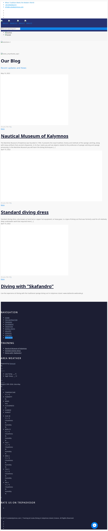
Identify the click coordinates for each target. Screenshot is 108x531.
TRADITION (9, 327)
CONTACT (8, 335)
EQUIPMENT (9, 324)
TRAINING (8, 322)
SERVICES (8, 333)
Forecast (12, 364)
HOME (7, 318)
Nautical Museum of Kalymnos (34, 136)
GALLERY (8, 331)
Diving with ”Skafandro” (27, 286)
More (3, 129)
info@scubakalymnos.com (14, 7)
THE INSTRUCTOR (11, 320)
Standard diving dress (25, 212)
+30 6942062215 (10, 5)
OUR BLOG (9, 338)
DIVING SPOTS (10, 329)
